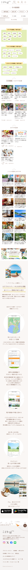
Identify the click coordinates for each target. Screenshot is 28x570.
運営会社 (17, 553)
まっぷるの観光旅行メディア (9, 556)
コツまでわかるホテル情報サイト (10, 559)
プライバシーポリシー (7, 550)
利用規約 (15, 550)
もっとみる (14, 19)
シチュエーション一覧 (14, 561)
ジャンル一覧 (5, 561)
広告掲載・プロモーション (8, 553)
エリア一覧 (20, 559)
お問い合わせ (21, 550)
